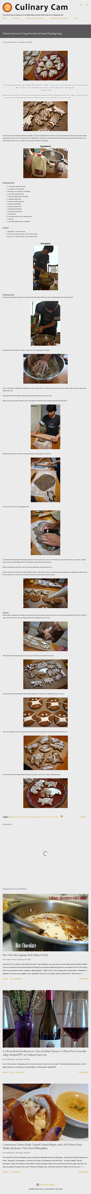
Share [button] (83, 817)
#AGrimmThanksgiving (19, 817)
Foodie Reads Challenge (59, 18)
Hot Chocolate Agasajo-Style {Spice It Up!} (25, 955)
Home (5, 18)
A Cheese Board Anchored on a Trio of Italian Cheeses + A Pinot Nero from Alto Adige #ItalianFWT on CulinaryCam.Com (45, 1052)
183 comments (16, 979)
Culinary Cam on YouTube (35, 18)
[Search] (81, 4)
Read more (83, 979)
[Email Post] (61, 817)
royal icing (53, 817)
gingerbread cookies (38, 817)
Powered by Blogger (47, 1185)
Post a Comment (17, 1072)
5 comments (15, 1172)
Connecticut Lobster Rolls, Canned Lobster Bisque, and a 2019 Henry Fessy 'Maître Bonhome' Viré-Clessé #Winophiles (42, 1146)
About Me (16, 18)
